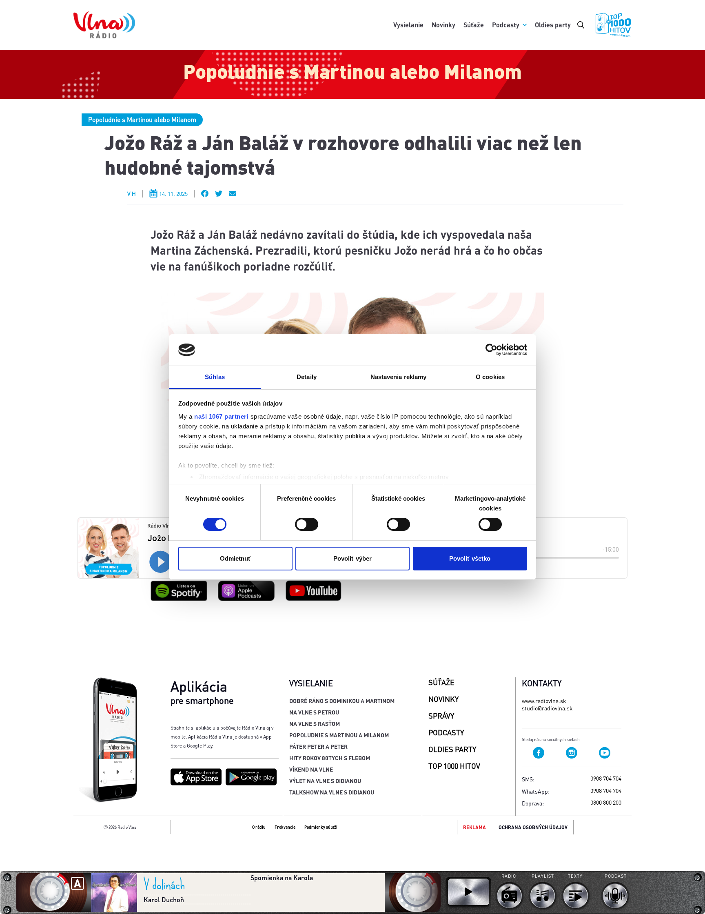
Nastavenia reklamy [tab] (398, 376)
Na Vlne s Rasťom (314, 723)
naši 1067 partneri (221, 416)
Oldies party (553, 24)
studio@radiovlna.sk (547, 708)
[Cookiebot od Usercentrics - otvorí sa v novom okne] (491, 350)
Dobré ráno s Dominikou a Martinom (342, 700)
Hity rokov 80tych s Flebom (329, 757)
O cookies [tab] (490, 376)
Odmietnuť (235, 558)
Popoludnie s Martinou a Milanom (339, 735)
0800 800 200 (605, 802)
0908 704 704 (605, 778)
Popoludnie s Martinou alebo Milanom (142, 119)
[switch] (306, 524)
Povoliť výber (352, 558)
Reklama (474, 827)
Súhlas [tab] (215, 376)
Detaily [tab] (307, 376)
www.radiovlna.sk (544, 700)
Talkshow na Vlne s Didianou (331, 792)
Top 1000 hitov (454, 765)
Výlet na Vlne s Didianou (325, 780)
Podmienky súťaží (320, 827)
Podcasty (505, 24)
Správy (441, 715)
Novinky (443, 24)
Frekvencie (285, 827)
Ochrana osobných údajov (533, 827)
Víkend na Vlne (311, 769)
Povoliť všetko (469, 558)
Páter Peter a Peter (318, 746)
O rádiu (259, 827)
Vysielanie (408, 24)
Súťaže (473, 24)
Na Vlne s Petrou (314, 712)
